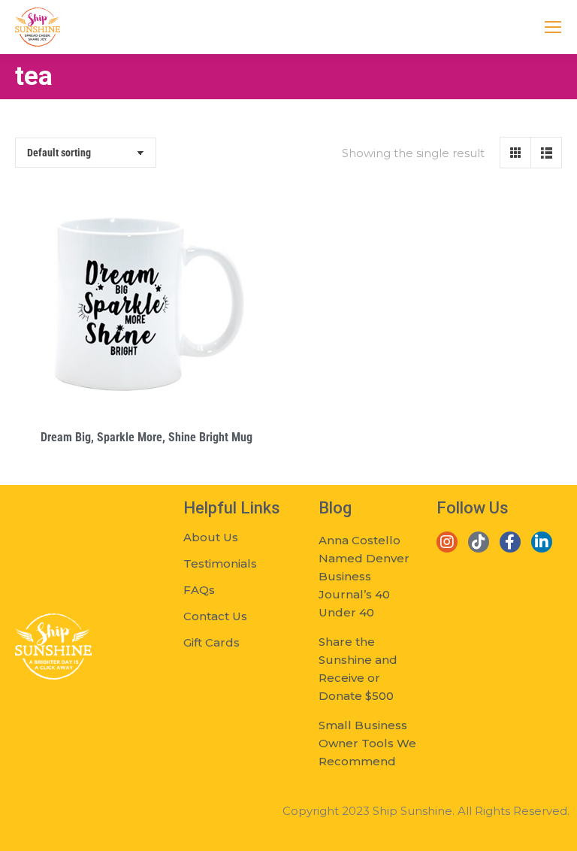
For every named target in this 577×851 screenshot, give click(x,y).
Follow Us (473, 507)
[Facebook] (510, 542)
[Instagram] (447, 542)
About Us (210, 537)
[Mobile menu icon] (553, 27)
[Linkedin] (541, 542)
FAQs (199, 590)
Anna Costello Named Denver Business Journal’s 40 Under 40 (364, 576)
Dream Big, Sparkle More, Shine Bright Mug (146, 437)
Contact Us (215, 616)
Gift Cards (211, 642)
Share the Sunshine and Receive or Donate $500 (358, 668)
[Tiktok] (478, 542)
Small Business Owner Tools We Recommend (367, 743)
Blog (335, 507)
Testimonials (220, 563)
